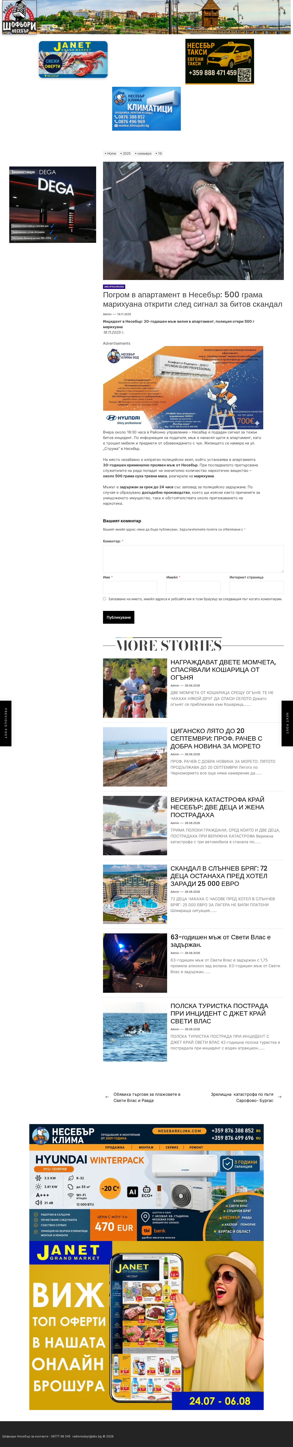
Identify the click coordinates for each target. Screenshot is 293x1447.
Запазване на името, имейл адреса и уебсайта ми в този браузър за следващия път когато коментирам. (195, 599)
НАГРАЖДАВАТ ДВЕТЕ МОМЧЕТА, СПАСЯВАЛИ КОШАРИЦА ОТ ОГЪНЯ (223, 670)
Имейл (173, 577)
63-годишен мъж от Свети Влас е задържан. (221, 941)
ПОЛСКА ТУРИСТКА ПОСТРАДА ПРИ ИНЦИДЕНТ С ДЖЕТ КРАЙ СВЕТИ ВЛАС (219, 1013)
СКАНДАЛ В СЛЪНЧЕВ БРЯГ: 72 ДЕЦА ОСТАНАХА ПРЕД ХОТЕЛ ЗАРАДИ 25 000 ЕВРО (219, 876)
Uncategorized (114, 286)
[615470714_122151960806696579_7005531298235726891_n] (183, 348)
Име (108, 577)
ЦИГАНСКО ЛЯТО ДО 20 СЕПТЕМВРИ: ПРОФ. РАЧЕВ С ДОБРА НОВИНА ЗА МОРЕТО (216, 738)
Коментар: (113, 541)
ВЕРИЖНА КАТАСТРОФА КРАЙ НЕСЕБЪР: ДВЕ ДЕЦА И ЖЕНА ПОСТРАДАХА (217, 807)
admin (107, 314)
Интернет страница (246, 577)
